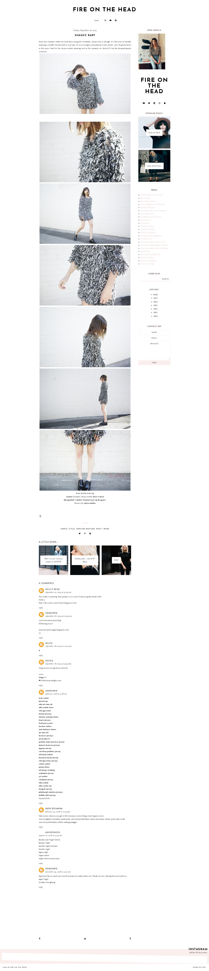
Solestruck (145, 251)
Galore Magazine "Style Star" (153, 204)
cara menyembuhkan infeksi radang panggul (58, 822)
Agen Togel (43, 879)
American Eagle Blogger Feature (154, 245)
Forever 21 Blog (147, 264)
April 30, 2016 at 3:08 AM (56, 694)
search (165, 279)
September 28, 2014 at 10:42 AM (58, 616)
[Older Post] (130, 938)
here (95, 497)
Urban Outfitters (148, 229)
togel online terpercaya (49, 859)
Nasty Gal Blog (147, 258)
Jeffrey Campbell (148, 233)
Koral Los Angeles (148, 261)
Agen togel (43, 852)
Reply (41, 608)
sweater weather (85, 529)
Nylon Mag (145, 198)
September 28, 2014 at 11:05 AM (58, 646)
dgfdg (49, 661)
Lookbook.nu (146, 239)
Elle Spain (145, 223)
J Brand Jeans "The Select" (152, 195)
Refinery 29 (146, 220)
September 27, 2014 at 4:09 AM (58, 592)
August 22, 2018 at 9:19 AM (50, 835)
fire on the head (104, 10)
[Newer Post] (40, 938)
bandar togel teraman (48, 846)
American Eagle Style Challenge (154, 248)
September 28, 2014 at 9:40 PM (58, 664)
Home (97, 20)
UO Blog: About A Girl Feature (153, 211)
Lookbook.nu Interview (151, 217)
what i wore (102, 529)
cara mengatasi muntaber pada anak (54, 819)
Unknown (51, 613)
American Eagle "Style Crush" (153, 242)
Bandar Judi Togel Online (49, 840)
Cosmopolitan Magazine (151, 236)
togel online (44, 855)
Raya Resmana (54, 809)
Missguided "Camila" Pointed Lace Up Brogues (85, 500)
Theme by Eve (199, 967)
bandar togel (44, 849)
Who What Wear (148, 201)
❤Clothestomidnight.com (50, 681)
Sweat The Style (148, 207)
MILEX (49, 643)
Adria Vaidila (90, 503)
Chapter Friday (147, 226)
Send (154, 363)
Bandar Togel (44, 843)
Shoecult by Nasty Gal (150, 254)
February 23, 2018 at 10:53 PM (57, 812)
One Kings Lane (147, 214)
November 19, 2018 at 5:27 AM (58, 872)
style (72, 529)
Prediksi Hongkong (47, 882)
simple (64, 529)
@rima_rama (201, 952)
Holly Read (52, 589)
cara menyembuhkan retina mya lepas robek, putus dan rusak (98, 819)
